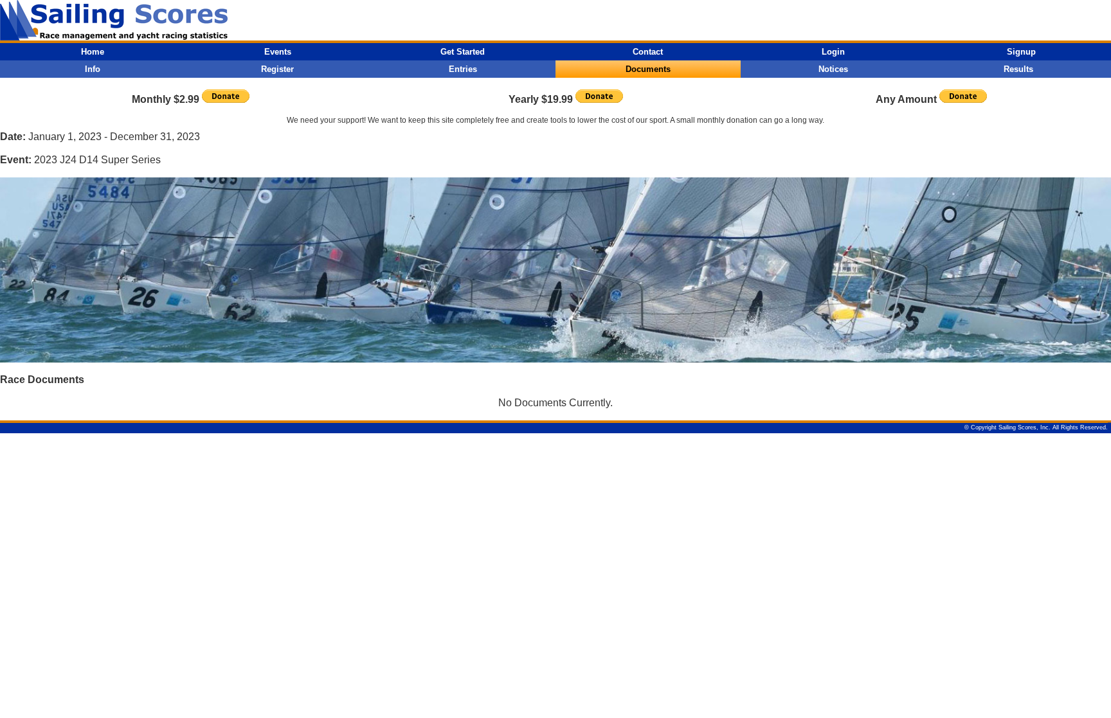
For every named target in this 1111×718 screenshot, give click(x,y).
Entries (463, 69)
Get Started (462, 52)
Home (92, 52)
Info (92, 69)
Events (277, 52)
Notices (833, 69)
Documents (648, 69)
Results (1018, 69)
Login (833, 52)
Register (277, 69)
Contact (648, 52)
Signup (1021, 52)
